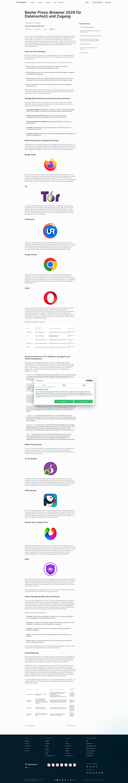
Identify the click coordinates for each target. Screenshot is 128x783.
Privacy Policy (62, 396)
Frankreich (68, 753)
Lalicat (28, 434)
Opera (26, 308)
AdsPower (29, 406)
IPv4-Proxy (27, 748)
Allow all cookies (83, 401)
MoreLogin (29, 384)
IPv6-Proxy (27, 750)
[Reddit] (93, 773)
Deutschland (68, 745)
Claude (53, 29)
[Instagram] (102, 773)
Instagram (47, 741)
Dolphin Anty (30, 374)
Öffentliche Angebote (90, 748)
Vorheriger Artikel (30, 725)
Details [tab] (64, 385)
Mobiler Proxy (27, 745)
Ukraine (67, 743)
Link (34, 283)
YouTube (47, 750)
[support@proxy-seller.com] (87, 767)
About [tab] (84, 385)
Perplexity (38, 29)
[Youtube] (96, 773)
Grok (46, 29)
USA (66, 741)
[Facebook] (90, 767)
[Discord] (90, 773)
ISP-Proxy (27, 743)
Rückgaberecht (89, 755)
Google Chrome (29, 274)
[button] (91, 27)
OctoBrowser (30, 415)
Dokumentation (89, 743)
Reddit (46, 753)
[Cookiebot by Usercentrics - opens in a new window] (87, 381)
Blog (87, 741)
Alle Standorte (69, 755)
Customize (63, 401)
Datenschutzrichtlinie (90, 750)
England (67, 748)
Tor (25, 205)
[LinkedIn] (99, 773)
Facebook (47, 743)
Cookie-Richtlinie (89, 753)
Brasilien (67, 750)
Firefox (26, 174)
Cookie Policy (53, 396)
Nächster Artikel (70, 725)
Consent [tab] (44, 385)
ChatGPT (30, 29)
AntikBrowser (30, 425)
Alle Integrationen (49, 755)
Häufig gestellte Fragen (91, 745)
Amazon (47, 748)
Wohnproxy (27, 741)
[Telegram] (96, 767)
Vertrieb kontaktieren (97, 2)
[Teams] (93, 767)
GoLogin (28, 395)
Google (46, 745)
